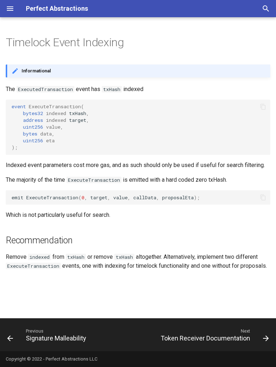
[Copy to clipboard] (263, 107)
